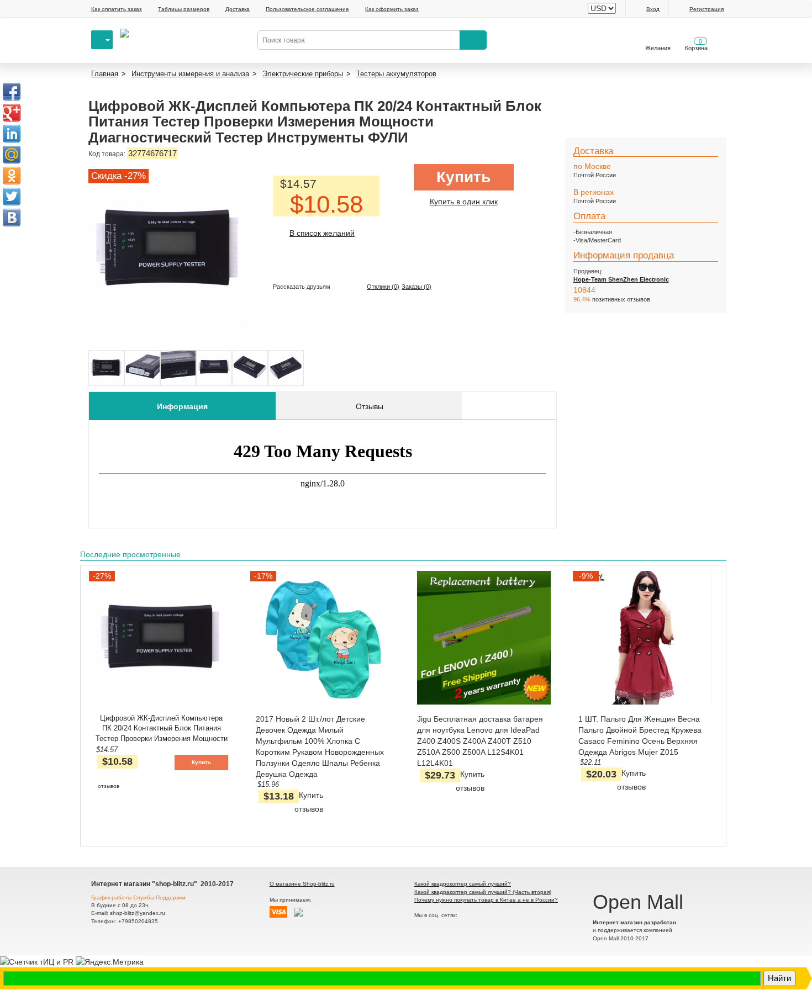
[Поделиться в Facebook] (11, 91)
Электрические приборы (302, 74)
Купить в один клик (464, 201)
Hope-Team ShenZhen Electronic (621, 279)
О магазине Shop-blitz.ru (302, 884)
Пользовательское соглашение (307, 9)
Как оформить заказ (392, 9)
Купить (463, 177)
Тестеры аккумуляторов (396, 74)
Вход (653, 9)
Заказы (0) (416, 286)
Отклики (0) (383, 286)
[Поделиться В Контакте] (11, 217)
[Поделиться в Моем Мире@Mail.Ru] (11, 154)
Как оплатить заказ (116, 9)
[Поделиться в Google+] (11, 112)
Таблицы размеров (183, 9)
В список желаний (322, 233)
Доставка (237, 9)
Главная (104, 74)
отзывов (108, 786)
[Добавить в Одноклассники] (11, 175)
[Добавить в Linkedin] (11, 133)
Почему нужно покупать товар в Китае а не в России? (486, 900)
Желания (658, 48)
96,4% (581, 299)
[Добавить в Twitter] (11, 196)
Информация (182, 406)
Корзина (696, 44)
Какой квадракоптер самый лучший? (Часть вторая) (482, 892)
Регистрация (706, 9)
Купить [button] (201, 762)
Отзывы (369, 406)
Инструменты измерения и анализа (190, 74)
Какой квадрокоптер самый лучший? (462, 884)
